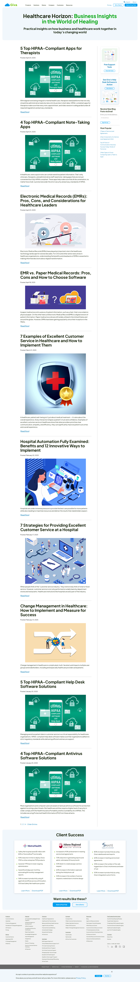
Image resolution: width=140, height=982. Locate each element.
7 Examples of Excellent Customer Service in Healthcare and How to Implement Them (52, 340)
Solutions (36, 5)
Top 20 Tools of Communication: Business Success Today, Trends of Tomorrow (108, 146)
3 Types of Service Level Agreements (107, 132)
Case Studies (69, 934)
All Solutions (45, 934)
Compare (51, 5)
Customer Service (10, 918)
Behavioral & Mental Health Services (50, 923)
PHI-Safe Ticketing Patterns (48, 945)
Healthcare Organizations (48, 918)
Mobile (26, 941)
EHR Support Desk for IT (47, 941)
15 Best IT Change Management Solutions (75, 927)
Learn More (25, 891)
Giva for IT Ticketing (29, 943)
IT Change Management (11, 941)
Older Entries (32, 824)
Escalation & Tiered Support (48, 954)
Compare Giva (69, 918)
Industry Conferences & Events (93, 938)
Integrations (28, 938)
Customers (60, 5)
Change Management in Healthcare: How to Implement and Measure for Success (54, 610)
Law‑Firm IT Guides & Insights (114, 930)
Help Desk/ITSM (9, 939)
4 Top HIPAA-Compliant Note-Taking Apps (55, 124)
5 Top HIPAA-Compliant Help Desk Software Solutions (52, 684)
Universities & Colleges (47, 930)
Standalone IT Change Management (14, 925)
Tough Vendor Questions (112, 921)
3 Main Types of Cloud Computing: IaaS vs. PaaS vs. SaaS (108, 154)
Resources (69, 5)
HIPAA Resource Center (91, 925)
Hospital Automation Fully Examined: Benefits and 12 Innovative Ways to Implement (54, 446)
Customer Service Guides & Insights (115, 925)
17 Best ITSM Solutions (71, 925)
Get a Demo (109, 88)
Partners (109, 939)
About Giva (109, 937)
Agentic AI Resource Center (92, 921)
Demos (44, 5)
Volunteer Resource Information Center (95, 936)
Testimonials (68, 937)
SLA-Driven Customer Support (49, 950)
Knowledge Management (31, 934)
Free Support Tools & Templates (93, 923)
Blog (87, 918)
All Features (27, 949)
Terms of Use (55, 967)
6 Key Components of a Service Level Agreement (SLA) (109, 138)
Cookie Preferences (66, 967)
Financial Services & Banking (48, 927)
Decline (107, 976)
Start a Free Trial (61, 905)
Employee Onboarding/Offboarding (50, 959)
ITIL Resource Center (91, 934)
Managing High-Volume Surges (49, 952)
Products (28, 5)
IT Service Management (11, 923)
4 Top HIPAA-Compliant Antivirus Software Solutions (51, 755)
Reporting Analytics (29, 932)
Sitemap (77, 967)
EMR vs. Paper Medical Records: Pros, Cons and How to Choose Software (55, 275)
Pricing (109, 5)
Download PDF (37, 891)
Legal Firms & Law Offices (48, 925)
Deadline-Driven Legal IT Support (49, 957)
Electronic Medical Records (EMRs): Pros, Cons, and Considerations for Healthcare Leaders (53, 200)
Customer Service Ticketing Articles (94, 932)
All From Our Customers (71, 939)
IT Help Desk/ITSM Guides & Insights (115, 923)
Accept (98, 976)
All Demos (8, 943)
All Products (8, 927)
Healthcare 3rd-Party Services (49, 921)
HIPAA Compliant (29, 926)
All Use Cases (45, 961)
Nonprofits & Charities (47, 932)
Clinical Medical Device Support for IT (50, 943)
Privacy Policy (45, 967)
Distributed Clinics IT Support (48, 948)
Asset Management (29, 936)
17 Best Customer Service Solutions (74, 921)
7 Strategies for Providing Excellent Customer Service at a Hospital (53, 527)
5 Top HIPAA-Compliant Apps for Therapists (51, 50)
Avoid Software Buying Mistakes (114, 918)
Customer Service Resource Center (94, 927)
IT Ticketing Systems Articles (92, 930)
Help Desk (8, 921)
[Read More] (24, 112)
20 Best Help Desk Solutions (72, 923)
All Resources (89, 941)
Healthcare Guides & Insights (113, 927)
